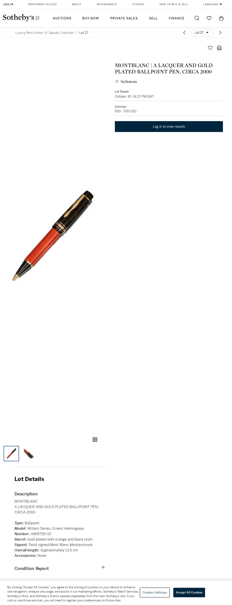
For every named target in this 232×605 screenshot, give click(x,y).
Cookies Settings (155, 592)
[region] (116, 593)
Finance (177, 18)
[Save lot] (210, 48)
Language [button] (210, 4)
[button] (53, 235)
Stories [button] (138, 4)
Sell (153, 18)
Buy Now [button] (90, 18)
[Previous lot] (184, 32)
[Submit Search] (197, 18)
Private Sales (124, 18)
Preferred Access (42, 4)
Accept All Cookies (189, 592)
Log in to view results (169, 127)
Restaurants (107, 4)
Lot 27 (83, 33)
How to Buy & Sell (174, 4)
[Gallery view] (95, 439)
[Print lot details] (219, 48)
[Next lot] (220, 32)
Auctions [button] (62, 18)
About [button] (77, 4)
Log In (8, 4)
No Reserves (129, 81)
